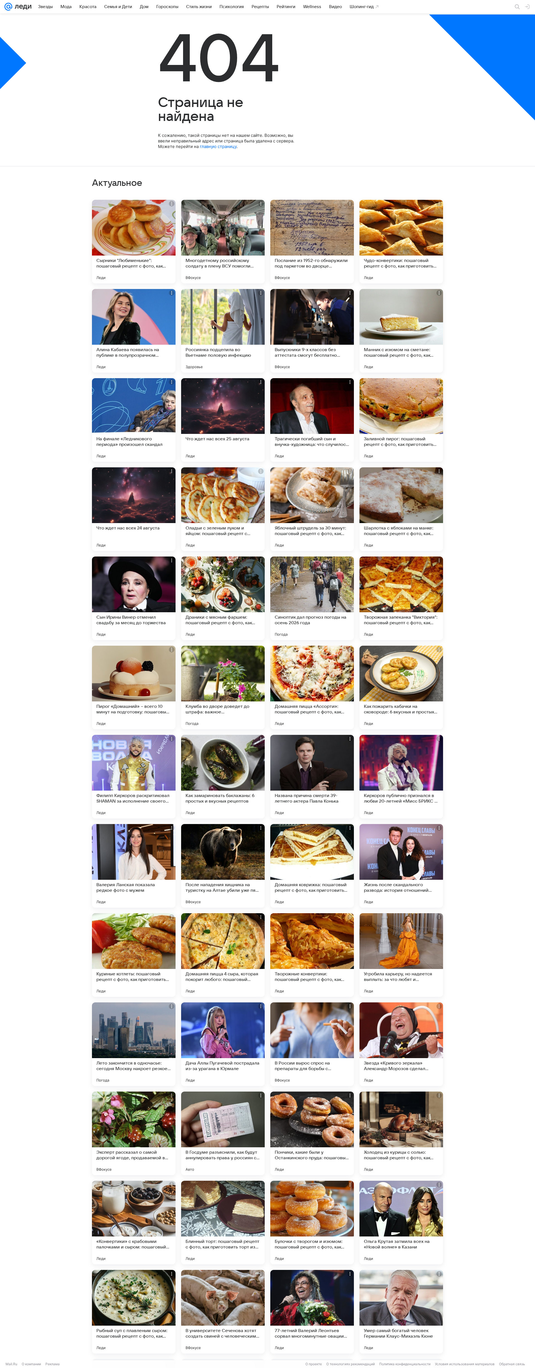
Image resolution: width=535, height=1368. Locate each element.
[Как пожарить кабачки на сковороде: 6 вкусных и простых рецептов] (401, 687)
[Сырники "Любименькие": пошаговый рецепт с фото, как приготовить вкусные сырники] (134, 241)
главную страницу (218, 146)
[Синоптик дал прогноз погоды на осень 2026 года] (312, 598)
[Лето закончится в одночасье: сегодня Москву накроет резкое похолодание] (134, 1044)
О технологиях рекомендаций (350, 1364)
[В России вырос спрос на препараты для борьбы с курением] (312, 1044)
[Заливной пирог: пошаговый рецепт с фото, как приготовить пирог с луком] (401, 420)
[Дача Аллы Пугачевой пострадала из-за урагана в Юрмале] (223, 1044)
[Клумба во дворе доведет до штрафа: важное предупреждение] (223, 687)
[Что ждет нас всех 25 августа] (223, 420)
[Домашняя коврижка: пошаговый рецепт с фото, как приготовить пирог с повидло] (312, 866)
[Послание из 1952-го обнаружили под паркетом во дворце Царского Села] (312, 241)
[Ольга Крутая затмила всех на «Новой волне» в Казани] (401, 1222)
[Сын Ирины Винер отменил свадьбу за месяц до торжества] (134, 598)
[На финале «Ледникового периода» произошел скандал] (134, 420)
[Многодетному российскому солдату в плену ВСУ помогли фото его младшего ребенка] (223, 241)
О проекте (313, 1364)
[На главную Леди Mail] (21, 6)
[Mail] (8, 6)
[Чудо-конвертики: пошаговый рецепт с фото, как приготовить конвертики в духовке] (401, 241)
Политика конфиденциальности (405, 1364)
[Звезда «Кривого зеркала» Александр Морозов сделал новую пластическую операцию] (401, 1044)
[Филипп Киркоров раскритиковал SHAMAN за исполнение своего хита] (134, 776)
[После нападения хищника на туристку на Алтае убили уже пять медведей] (223, 866)
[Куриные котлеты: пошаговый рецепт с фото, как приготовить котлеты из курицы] (134, 955)
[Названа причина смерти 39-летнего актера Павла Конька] (312, 776)
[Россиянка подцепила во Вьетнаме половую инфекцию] (223, 331)
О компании (31, 1364)
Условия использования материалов (465, 1364)
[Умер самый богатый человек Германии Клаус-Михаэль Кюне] (401, 1312)
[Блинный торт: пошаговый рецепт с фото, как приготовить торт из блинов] (223, 1222)
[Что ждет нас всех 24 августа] (134, 509)
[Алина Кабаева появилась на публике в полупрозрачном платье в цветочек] (134, 331)
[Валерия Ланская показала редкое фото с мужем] (134, 866)
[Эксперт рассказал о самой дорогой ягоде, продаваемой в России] (134, 1133)
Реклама (52, 1364)
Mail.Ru (11, 1364)
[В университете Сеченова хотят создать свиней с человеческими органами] (223, 1312)
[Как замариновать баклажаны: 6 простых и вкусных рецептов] (223, 776)
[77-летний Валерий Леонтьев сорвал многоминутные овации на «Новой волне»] (312, 1312)
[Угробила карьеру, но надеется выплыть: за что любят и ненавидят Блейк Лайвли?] (401, 955)
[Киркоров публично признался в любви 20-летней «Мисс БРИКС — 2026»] (401, 776)
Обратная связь (512, 1364)
